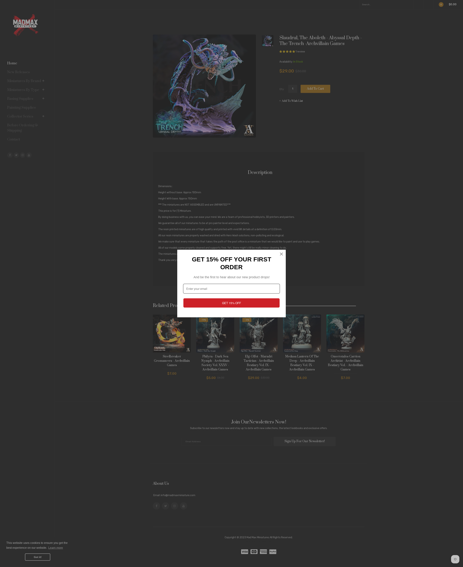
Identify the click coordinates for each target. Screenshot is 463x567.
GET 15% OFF (231, 303)
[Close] (281, 254)
